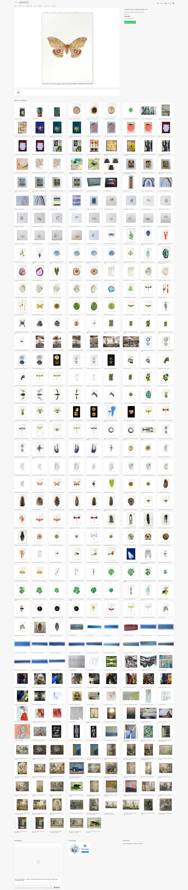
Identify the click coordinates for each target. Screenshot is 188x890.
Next (121, 47)
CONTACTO (53, 6)
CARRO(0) (170, 3)
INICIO (15, 6)
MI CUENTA (162, 3)
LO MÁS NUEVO (29, 6)
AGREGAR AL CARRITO (130, 22)
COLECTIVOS (47, 6)
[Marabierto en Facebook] (55, 888)
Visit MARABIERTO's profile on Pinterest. (133, 843)
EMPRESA (40, 6)
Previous (12, 47)
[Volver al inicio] (21, 3)
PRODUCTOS (21, 6)
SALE (35, 6)
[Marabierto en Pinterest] (59, 888)
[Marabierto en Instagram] (57, 888)
